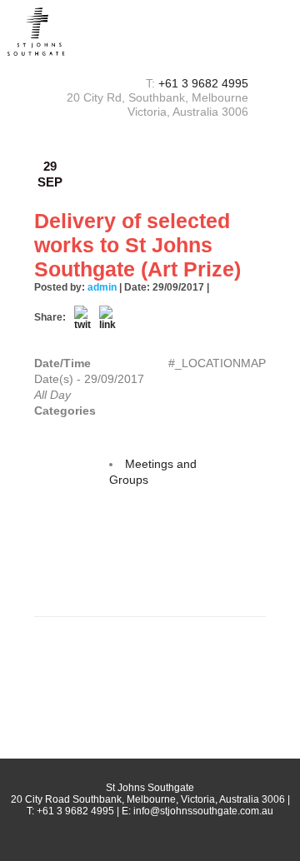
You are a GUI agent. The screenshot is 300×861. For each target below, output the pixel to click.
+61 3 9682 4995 (203, 83)
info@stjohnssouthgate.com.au (203, 811)
